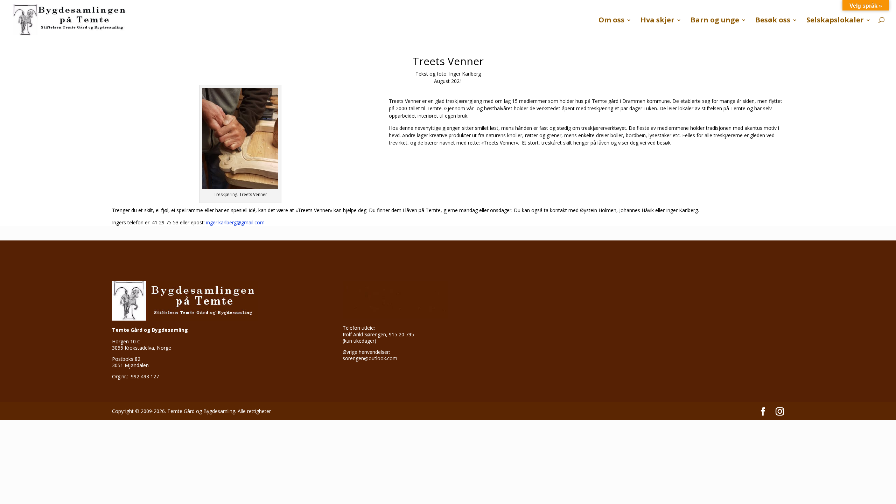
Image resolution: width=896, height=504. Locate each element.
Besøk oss (772, 20)
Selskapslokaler (835, 20)
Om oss (611, 20)
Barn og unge (715, 20)
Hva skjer (657, 20)
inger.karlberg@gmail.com (235, 222)
